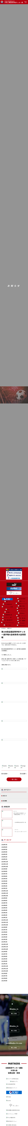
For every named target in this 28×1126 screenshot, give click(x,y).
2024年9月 (4, 898)
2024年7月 (4, 903)
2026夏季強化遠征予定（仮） (21, 822)
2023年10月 (4, 925)
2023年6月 (4, 932)
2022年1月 (4, 964)
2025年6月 (4, 876)
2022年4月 (4, 961)
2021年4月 (4, 981)
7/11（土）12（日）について (21, 831)
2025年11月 (4, 864)
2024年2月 (4, 915)
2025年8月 (4, 871)
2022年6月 (4, 956)
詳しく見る (14, 1013)
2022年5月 (4, 959)
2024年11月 (4, 893)
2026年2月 (4, 857)
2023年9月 (4, 927)
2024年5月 (4, 908)
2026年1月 (4, 859)
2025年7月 (4, 874)
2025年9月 (4, 869)
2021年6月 (4, 978)
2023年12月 (4, 920)
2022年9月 (4, 951)
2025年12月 (4, 862)
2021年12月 (4, 966)
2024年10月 (4, 896)
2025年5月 (4, 878)
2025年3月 (4, 883)
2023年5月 (4, 934)
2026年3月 (4, 854)
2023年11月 (4, 922)
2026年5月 (4, 849)
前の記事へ (4, 774)
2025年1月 (4, 888)
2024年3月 (4, 912)
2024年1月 (4, 917)
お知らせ (9, 628)
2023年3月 (4, 939)
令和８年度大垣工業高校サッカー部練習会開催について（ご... (19, 813)
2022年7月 (4, 954)
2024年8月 (4, 900)
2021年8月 (4, 973)
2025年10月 (4, 866)
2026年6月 (4, 847)
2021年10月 (4, 971)
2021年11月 (4, 968)
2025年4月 (4, 881)
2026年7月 (4, 844)
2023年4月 (4, 937)
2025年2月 (4, 886)
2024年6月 (4, 905)
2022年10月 (4, 949)
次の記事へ (23, 774)
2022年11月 (4, 947)
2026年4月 (4, 852)
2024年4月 (4, 910)
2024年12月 (4, 891)
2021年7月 (4, 976)
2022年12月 (4, 944)
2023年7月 (4, 930)
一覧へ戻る (14, 779)
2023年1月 (4, 942)
